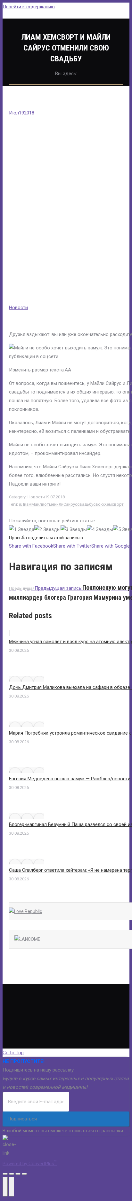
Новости (18, 307)
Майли (37, 504)
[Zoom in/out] (24, 1174)
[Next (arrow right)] (11, 1187)
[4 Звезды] (100, 529)
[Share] (11, 1174)
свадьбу (85, 504)
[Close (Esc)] (5, 1174)
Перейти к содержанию (29, 7)
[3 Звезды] (74, 529)
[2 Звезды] (47, 529)
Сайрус (70, 504)
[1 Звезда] (21, 529)
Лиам (26, 504)
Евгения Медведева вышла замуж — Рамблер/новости (69, 779)
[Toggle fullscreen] (18, 1174)
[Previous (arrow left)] (5, 1187)
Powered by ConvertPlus (30, 1163)
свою (98, 504)
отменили (53, 504)
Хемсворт (114, 504)
